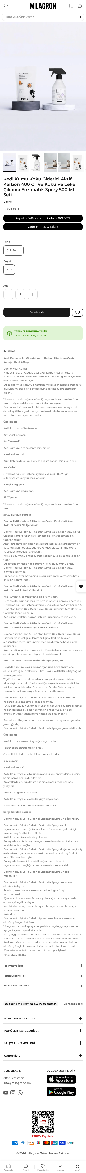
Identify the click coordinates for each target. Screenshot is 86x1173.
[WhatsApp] (71, 5)
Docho (7, 201)
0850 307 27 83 (13, 1078)
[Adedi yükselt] (33, 294)
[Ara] (6, 5)
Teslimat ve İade (13, 965)
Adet (6, 285)
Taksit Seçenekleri (14, 975)
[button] (43, 1018)
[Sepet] (79, 5)
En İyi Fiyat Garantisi (16, 985)
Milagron (33, 1153)
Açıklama (9, 351)
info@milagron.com (17, 1083)
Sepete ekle (37, 312)
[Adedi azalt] (8, 294)
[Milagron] (43, 6)
